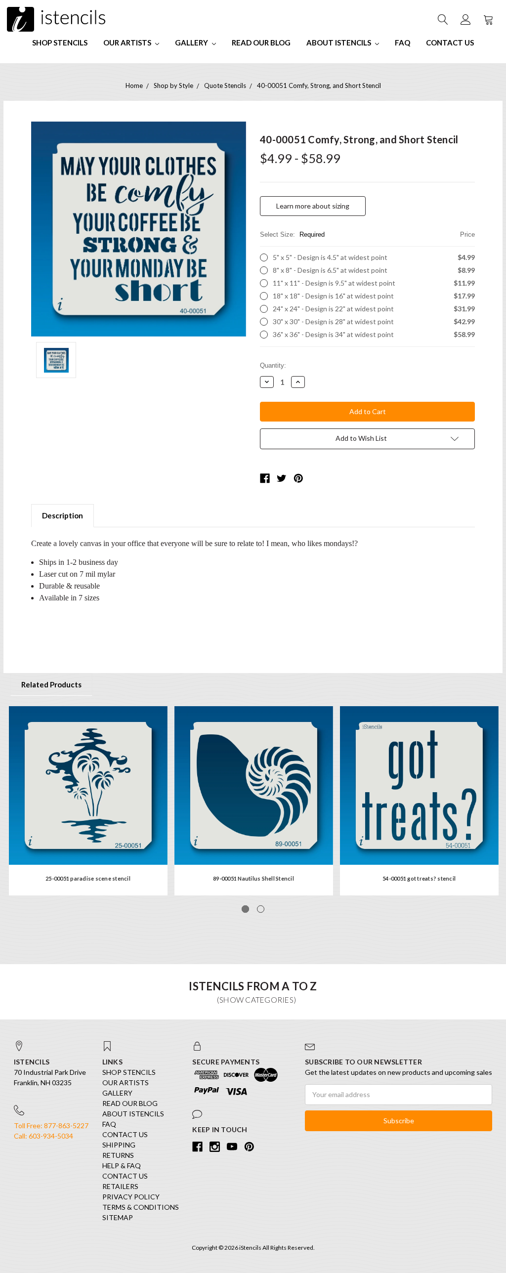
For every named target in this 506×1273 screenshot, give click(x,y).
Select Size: (367, 234)
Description (62, 515)
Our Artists (128, 42)
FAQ (402, 42)
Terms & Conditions (140, 1207)
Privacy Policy (131, 1196)
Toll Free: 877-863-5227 (51, 1125)
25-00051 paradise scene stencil (87, 878)
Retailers (120, 1186)
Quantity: (273, 365)
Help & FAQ (121, 1165)
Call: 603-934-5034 (43, 1136)
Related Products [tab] (51, 684)
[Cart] (487, 19)
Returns (118, 1155)
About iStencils (339, 42)
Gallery (192, 42)
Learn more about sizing (312, 206)
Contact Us (450, 42)
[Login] (465, 19)
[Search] (442, 19)
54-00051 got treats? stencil (419, 878)
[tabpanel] (88, 800)
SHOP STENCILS (59, 42)
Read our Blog (261, 42)
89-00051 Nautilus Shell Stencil (253, 878)
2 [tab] (260, 909)
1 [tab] (245, 909)
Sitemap (117, 1217)
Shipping (118, 1145)
